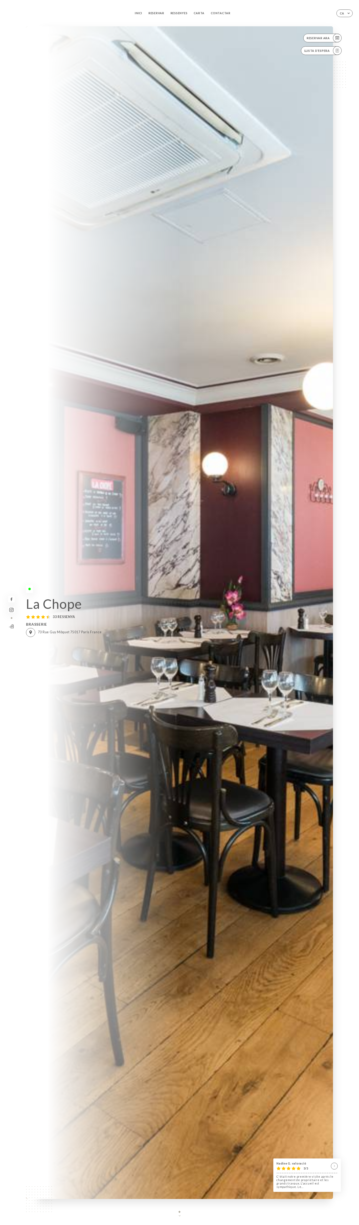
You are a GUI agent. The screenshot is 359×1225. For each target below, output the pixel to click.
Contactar (220, 13)
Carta (199, 13)
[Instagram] (11, 610)
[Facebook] (11, 599)
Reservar (156, 13)
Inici (138, 13)
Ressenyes (179, 13)
